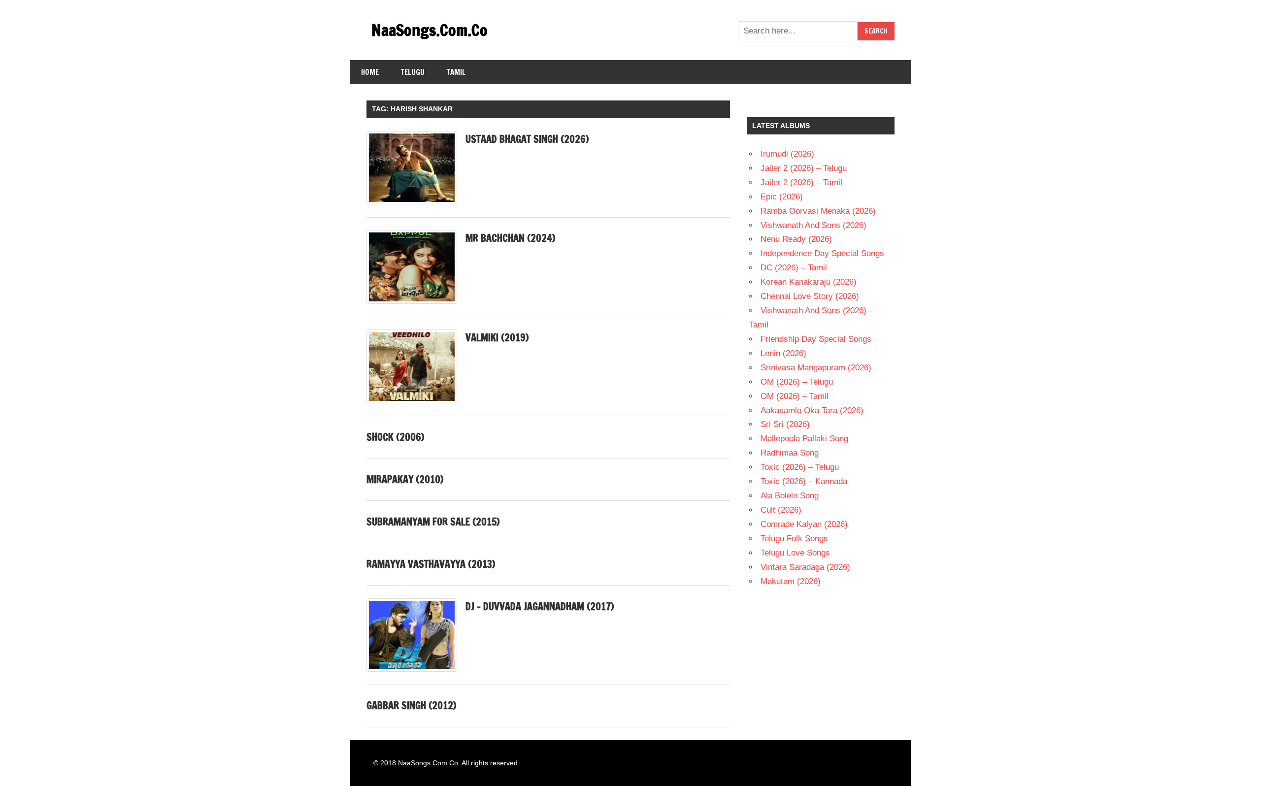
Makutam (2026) (791, 581)
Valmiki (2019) (497, 337)
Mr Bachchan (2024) (510, 238)
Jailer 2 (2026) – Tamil (801, 182)
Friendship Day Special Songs (816, 339)
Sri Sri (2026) (785, 424)
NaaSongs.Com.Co (429, 30)
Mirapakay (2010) (404, 479)
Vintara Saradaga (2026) (805, 567)
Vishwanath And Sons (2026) (813, 225)
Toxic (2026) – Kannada (804, 481)
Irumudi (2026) (787, 154)
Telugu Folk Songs (794, 538)
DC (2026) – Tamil (794, 267)
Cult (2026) (781, 510)
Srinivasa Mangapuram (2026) (816, 367)
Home (370, 72)
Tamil (456, 72)
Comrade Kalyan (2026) (804, 524)
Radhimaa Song (790, 453)
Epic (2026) (782, 196)
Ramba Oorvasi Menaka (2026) (818, 211)
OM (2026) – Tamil (795, 396)
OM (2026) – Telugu (797, 382)
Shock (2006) (395, 437)
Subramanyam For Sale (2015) (432, 522)
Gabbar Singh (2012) (411, 705)
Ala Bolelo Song (790, 495)
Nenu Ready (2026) (796, 239)
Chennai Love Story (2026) (810, 296)
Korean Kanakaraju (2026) (809, 282)
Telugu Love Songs (795, 552)
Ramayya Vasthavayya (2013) (430, 564)
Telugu (413, 72)
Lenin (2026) (783, 353)
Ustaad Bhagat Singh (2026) (527, 139)
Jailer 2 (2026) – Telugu (804, 168)
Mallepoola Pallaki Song (804, 438)
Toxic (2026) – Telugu (800, 467)
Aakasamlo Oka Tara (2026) (812, 410)
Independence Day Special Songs (822, 253)
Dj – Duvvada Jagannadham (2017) (539, 606)
